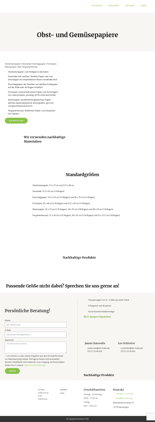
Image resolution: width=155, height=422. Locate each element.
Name (7, 320)
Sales (144, 5)
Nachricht (9, 340)
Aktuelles (113, 5)
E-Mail (8, 330)
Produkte (97, 5)
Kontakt (129, 5)
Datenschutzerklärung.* (35, 365)
